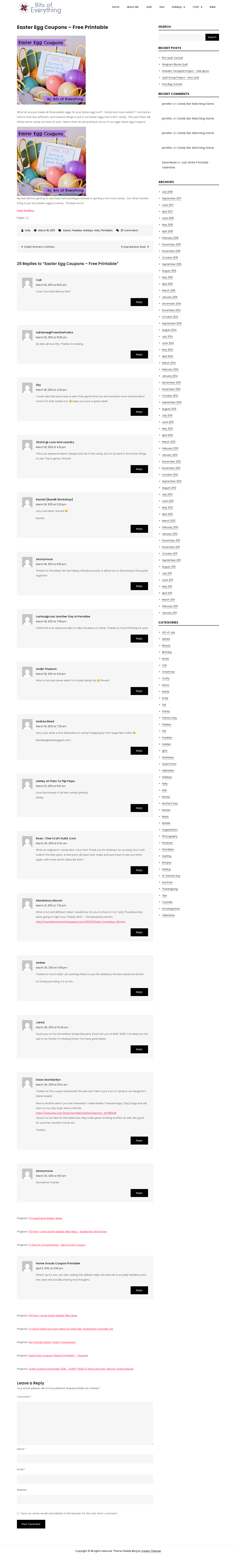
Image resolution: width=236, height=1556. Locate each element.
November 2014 (171, 310)
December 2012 (171, 461)
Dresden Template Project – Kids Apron (185, 71)
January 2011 (169, 613)
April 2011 (167, 593)
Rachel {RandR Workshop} (54, 499)
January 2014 (170, 376)
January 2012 (169, 534)
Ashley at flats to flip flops (55, 781)
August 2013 (169, 409)
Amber (40, 963)
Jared (40, 1022)
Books (165, 658)
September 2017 (172, 198)
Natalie (166, 823)
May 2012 (167, 507)
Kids (164, 790)
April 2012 (167, 514)
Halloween (168, 770)
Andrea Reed (45, 721)
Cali (38, 280)
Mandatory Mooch (49, 901)
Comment (24, 1396)
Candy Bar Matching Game (195, 104)
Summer (167, 882)
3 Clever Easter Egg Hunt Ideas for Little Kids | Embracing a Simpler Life (71, 1329)
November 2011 (171, 547)
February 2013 (170, 448)
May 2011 (167, 586)
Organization (170, 829)
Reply (139, 302)
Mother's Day (170, 803)
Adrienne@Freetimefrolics (54, 332)
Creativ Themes (151, 1551)
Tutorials (167, 902)
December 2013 (171, 382)
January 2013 (169, 455)
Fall (164, 704)
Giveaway (168, 757)
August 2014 (169, 330)
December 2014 (171, 303)
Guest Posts (169, 764)
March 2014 (169, 363)
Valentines (168, 915)
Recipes (166, 862)
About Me (133, 7)
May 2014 (167, 349)
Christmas (168, 672)
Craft (196, 7)
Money (166, 797)
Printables (107, 230)
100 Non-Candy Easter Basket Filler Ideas (53, 1315)
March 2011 (168, 599)
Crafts (166, 678)
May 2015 (167, 277)
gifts (164, 750)
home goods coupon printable (58, 1263)
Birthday (167, 652)
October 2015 (170, 257)
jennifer (167, 104)
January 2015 (169, 297)
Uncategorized (171, 908)
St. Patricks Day (171, 875)
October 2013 (170, 395)
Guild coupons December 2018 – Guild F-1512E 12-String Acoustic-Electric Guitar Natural (81, 1369)
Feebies (166, 724)
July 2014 (167, 336)
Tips (164, 895)
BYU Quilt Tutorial (172, 58)
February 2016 (170, 238)
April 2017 (167, 211)
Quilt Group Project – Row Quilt (180, 77)
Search (164, 26)
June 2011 (167, 580)
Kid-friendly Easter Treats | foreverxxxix (52, 1342)
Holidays (177, 7)
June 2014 (168, 343)
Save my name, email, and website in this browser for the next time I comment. (69, 1513)
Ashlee (166, 639)
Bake (213, 7)
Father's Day (169, 718)
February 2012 (170, 527)
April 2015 (167, 284)
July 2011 (167, 573)
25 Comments (129, 230)
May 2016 (167, 224)
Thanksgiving (170, 889)
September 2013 (171, 402)
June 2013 (168, 422)
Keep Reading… (26, 210)
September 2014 (172, 323)
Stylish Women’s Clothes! (39, 247)
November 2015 (171, 251)
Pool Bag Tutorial (172, 84)
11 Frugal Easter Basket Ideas (45, 1218)
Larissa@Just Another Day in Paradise (63, 616)
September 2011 (171, 560)
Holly (28, 230)
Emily (165, 698)
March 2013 (168, 441)
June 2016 (168, 218)
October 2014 (170, 317)
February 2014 (170, 369)
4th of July (168, 632)
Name (21, 1449)
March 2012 (168, 520)
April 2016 (167, 231)
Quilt (149, 7)
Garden (166, 744)
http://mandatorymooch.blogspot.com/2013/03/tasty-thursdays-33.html (80, 921)
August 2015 (169, 270)
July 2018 (167, 192)
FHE (164, 731)
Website (22, 1490)
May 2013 (167, 428)
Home (115, 7)
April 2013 (167, 435)
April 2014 (167, 356)
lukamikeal (169, 162)
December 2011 (171, 540)
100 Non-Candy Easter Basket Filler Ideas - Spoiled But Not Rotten (68, 1231)
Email (21, 1469)
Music (165, 816)
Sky (38, 385)
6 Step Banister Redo (133, 247)
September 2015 (171, 264)
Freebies (77, 230)
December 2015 (171, 244)
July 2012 (167, 494)
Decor (165, 685)
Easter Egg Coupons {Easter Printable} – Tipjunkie (58, 1355)
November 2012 (171, 468)
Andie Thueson (46, 669)
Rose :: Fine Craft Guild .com (56, 838)
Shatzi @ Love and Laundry (55, 442)
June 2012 (168, 501)
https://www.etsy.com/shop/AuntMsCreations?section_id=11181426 (76, 1113)
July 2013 (167, 415)
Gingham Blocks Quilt (175, 64)
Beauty (166, 645)
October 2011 (169, 553)
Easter (67, 230)
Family (166, 711)
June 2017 (168, 205)
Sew (161, 7)
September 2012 (171, 481)
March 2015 (168, 290)
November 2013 (171, 389)
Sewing (166, 869)
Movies (166, 810)
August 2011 (169, 566)
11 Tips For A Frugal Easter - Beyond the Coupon (57, 1245)
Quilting (166, 856)
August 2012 (169, 488)
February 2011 (170, 606)
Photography (170, 836)
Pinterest (167, 843)
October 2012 (170, 474)
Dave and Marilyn (48, 1080)
